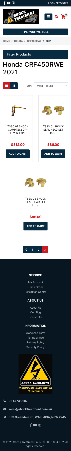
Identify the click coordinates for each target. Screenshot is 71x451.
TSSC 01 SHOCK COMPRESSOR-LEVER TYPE (17, 129)
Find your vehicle (36, 31)
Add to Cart (18, 153)
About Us (35, 307)
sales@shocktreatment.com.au (30, 409)
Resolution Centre (35, 291)
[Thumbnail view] (6, 85)
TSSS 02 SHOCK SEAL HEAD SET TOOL (35, 202)
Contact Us (35, 317)
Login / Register (58, 3)
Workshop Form (35, 332)
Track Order (35, 287)
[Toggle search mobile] (55, 16)
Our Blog (35, 312)
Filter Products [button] (19, 54)
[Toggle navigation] (48, 16)
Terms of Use (35, 337)
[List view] (14, 85)
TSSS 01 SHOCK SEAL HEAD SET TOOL (53, 129)
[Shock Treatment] (21, 16)
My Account (35, 282)
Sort (29, 85)
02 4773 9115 (18, 401)
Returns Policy (35, 342)
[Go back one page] (26, 249)
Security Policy (35, 347)
